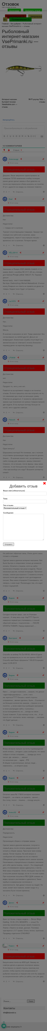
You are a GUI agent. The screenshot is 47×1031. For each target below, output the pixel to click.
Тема (5, 498)
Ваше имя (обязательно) (14, 490)
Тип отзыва (8, 505)
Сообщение (8, 512)
